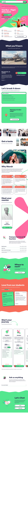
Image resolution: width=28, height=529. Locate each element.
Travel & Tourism (7, 6)
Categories (3, 6)
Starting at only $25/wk (6, 17)
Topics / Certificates (6, 93)
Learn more (7, 364)
